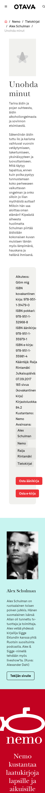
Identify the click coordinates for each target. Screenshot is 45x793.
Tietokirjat (32, 21)
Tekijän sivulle (20, 676)
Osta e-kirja (27, 493)
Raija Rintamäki (25, 453)
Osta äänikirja (29, 481)
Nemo (16, 21)
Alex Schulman (19, 26)
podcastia (14, 646)
